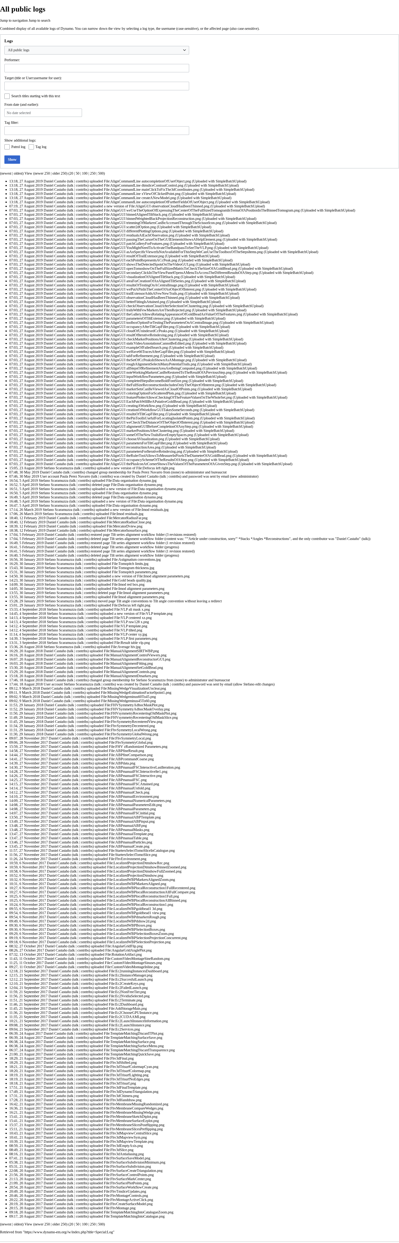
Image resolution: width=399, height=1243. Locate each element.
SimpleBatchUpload (230, 181)
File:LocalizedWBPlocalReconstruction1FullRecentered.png (151, 888)
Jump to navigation (14, 20)
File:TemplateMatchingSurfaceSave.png (133, 1038)
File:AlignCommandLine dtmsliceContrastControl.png (143, 185)
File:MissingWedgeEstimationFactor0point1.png (136, 692)
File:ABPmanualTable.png (128, 838)
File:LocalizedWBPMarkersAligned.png (136, 884)
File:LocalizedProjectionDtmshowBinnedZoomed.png (146, 867)
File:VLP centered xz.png (133, 618)
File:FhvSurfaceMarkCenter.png (127, 1179)
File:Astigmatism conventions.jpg (136, 559)
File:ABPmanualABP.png (128, 826)
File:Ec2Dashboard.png (126, 1004)
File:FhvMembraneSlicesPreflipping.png (133, 1129)
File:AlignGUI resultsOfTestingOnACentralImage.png (144, 285)
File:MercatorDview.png (124, 526)
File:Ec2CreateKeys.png (127, 983)
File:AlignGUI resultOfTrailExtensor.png (134, 256)
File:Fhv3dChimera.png (121, 1096)
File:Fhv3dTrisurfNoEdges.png (127, 1079)
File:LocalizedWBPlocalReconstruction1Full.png (143, 896)
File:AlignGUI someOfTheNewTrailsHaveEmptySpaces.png (148, 435)
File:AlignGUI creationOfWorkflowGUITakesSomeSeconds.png (151, 410)
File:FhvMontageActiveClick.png (128, 1200)
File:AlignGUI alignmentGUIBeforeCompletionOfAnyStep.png (151, 426)
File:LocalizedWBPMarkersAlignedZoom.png (141, 880)
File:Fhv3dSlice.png (118, 1150)
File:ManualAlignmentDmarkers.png (131, 676)
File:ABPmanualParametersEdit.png (135, 805)
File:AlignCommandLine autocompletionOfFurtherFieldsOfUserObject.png (159, 202)
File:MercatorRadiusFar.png (127, 518)
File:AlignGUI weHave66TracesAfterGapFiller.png (141, 352)
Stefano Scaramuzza (151, 680)
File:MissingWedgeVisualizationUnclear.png (133, 688)
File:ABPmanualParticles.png (130, 842)
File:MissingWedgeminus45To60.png (128, 701)
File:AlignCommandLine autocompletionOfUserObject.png (147, 181)
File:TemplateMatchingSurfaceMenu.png (134, 1046)
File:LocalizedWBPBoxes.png (129, 925)
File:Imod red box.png (128, 584)
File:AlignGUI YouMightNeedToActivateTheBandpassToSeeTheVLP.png (158, 248)
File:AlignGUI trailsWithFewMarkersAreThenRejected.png (147, 310)
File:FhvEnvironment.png (127, 859)
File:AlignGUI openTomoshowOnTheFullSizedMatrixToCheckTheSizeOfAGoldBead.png (170, 268)
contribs (82, 181)
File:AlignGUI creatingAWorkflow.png (132, 406)
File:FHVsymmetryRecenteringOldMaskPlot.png (140, 713)
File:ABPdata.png (122, 763)
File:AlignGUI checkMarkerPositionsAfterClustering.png (146, 339)
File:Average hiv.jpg (126, 647)
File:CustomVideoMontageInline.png (132, 967)
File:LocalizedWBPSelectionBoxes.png (136, 929)
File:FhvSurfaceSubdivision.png (127, 1166)
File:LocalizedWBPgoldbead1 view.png (136, 913)
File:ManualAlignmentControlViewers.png (135, 655)
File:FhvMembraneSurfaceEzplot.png (131, 1121)
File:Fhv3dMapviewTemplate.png (129, 1141)
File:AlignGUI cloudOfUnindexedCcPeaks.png (139, 331)
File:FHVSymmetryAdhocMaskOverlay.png (137, 709)
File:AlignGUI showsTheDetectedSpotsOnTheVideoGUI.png (149, 264)
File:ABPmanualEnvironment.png (134, 796)
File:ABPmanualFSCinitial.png (132, 813)
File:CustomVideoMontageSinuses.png (133, 963)
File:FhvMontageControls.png (126, 1196)
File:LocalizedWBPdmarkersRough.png (136, 917)
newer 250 (42, 173)
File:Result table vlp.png (132, 643)
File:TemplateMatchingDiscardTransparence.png (139, 1050)
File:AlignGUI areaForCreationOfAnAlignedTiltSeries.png (147, 281)
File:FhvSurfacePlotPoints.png (126, 1183)
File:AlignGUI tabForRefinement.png (131, 356)
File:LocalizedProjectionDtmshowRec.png (138, 863)
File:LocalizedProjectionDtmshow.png (135, 875)
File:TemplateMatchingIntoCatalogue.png (134, 1216)
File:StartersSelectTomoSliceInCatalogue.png (142, 850)
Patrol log (18, 147)
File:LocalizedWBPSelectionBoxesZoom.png (140, 934)
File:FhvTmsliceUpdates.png (125, 1191)
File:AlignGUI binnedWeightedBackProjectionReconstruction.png (152, 219)
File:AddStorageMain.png (128, 1008)
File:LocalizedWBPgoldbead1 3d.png (134, 909)
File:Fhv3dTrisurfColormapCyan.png (131, 1067)
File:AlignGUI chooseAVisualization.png (134, 439)
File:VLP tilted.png (128, 630)
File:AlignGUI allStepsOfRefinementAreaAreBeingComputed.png (153, 368)
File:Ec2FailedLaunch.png (128, 988)
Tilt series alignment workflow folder (138, 535)
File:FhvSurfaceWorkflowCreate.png (131, 1187)
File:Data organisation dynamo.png (136, 485)
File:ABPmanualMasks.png (129, 830)
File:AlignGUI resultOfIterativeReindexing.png (138, 335)
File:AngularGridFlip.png (124, 946)
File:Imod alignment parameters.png (163, 576)
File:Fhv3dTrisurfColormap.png (127, 1071)
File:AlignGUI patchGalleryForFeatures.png (136, 244)
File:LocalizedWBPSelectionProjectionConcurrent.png (147, 938)
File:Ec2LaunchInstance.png (130, 1025)
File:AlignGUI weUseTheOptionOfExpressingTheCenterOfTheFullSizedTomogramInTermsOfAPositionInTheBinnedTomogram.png (202, 210)
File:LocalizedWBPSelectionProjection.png (139, 942)
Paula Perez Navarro (147, 472)
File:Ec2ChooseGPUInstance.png (133, 1013)
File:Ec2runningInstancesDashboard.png (138, 971)
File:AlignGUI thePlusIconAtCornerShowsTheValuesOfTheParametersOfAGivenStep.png (170, 464)
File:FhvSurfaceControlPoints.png (129, 1175)
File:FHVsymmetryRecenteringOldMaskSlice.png (141, 717)
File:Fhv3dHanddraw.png (123, 1100)
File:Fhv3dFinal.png (119, 1058)
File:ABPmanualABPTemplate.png (135, 817)
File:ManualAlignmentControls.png (130, 672)
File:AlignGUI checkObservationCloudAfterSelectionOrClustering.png (156, 306)
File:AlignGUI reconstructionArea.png (132, 447)
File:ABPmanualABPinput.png (132, 821)
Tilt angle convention (168, 601)
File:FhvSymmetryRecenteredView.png (133, 722)
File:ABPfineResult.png (126, 751)
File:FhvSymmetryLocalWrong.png (131, 730)
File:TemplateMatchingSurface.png (129, 1042)
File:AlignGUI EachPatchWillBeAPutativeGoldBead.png (146, 401)
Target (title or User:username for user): (33, 78)
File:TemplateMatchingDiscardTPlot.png (133, 1033)
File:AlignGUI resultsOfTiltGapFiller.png (134, 414)
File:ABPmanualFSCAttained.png (134, 784)
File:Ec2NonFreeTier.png (127, 992)
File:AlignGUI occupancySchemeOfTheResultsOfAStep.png (148, 460)
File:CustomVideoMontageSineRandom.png (137, 959)
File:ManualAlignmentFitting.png (128, 663)
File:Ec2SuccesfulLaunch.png (131, 979)
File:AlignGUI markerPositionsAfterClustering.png (141, 431)
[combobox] (96, 50)
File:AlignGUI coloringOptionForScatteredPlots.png (142, 393)
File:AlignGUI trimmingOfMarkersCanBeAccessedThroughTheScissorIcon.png (162, 223)
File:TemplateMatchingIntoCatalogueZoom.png (138, 1212)
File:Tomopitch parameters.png (134, 572)
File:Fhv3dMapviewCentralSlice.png (131, 1133)
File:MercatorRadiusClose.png (129, 522)
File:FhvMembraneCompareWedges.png (133, 1108)
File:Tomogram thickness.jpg (133, 568)
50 (77, 173)
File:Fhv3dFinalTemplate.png (125, 1087)
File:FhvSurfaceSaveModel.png (127, 1158)
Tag (7, 122)
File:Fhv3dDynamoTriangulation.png (131, 1092)
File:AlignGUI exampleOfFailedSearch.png (136, 347)
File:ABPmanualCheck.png (129, 792)
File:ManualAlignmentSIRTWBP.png (131, 651)
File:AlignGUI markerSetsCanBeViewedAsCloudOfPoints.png (150, 389)
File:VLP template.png (155, 613)
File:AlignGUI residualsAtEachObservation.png (139, 235)
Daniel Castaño (348, 539)
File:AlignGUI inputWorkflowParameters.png (137, 377)
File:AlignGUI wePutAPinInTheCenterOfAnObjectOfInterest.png (152, 289)
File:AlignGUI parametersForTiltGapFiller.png (138, 443)
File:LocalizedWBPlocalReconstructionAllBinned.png (147, 900)
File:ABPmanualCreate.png (129, 846)
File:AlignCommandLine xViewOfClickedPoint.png (142, 194)
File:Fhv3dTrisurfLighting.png (126, 1075)
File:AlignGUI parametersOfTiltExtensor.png (137, 318)
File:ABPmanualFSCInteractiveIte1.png (138, 771)
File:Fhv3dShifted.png (120, 1062)
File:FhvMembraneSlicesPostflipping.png (134, 1125)
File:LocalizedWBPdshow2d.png (131, 921)
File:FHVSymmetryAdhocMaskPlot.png (134, 705)
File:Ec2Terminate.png (125, 1000)
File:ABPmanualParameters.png (132, 809)
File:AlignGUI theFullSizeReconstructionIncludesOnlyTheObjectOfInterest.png (162, 385)
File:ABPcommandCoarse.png (131, 759)
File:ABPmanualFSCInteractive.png (135, 776)
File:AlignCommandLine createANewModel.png (140, 198)
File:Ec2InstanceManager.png (130, 975)
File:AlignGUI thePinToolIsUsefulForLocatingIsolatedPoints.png (151, 418)
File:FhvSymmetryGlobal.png (131, 742)
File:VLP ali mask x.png (132, 609)
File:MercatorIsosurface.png (127, 530)
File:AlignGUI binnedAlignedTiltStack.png (135, 214)
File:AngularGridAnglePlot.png (128, 950)
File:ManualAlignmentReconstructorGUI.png (137, 659)
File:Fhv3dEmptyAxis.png (123, 1146)
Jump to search (39, 20)
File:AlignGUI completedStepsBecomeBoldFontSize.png (146, 381)
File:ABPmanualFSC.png (128, 780)
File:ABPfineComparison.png (131, 755)
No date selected (19, 113)
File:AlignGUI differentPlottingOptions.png (136, 231)
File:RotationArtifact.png (123, 954)
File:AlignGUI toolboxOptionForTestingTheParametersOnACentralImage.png (161, 322)
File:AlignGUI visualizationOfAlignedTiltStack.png (142, 277)
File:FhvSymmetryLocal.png (130, 738)
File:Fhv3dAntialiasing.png (124, 1154)
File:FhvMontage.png (120, 1208)
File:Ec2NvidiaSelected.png (129, 996)
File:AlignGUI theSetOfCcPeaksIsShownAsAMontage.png (147, 360)
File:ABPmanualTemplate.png (131, 834)
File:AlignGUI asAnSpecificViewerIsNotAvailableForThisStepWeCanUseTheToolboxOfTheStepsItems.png (183, 252)
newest (6, 173)
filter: (11, 122)
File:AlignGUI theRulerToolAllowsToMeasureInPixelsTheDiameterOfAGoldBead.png (168, 456)
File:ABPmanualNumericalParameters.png (140, 801)
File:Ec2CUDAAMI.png (127, 1017)
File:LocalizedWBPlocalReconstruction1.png (140, 904)
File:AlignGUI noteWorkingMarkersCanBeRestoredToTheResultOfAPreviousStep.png (168, 372)
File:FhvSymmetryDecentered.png (130, 726)
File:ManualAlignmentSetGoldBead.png (133, 668)
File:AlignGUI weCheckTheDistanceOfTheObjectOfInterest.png (151, 422)
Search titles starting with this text (35, 96)
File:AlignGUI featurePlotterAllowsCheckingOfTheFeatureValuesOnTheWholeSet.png (168, 397)
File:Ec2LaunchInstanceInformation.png (138, 1021)
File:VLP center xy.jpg (130, 634)
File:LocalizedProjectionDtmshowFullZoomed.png (144, 871)
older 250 (59, 173)
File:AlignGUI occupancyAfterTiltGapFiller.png (139, 327)
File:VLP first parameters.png (135, 638)
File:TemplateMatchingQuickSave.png (132, 1054)
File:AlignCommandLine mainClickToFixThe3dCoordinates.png (151, 189)
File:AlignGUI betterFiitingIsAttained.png (134, 302)
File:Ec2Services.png (124, 1029)
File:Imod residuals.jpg (152, 510)
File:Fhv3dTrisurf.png (120, 1083)
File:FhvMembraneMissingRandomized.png (136, 1104)
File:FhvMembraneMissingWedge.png (132, 1112)
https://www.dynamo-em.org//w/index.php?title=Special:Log (68, 1232)
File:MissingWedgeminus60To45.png (128, 697)
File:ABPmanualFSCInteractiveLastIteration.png (144, 767)
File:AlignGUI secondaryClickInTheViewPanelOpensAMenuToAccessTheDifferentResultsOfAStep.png (181, 273)
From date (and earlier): (21, 104)
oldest (18, 173)
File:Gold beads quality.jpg (131, 580)
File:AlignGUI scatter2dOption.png (130, 227)
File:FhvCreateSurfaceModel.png (128, 1204)
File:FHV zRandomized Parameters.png (138, 747)
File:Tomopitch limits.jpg (130, 564)
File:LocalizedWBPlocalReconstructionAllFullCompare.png (151, 892)
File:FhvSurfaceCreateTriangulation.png (133, 1171)
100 (85, 173)
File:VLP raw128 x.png (131, 622)
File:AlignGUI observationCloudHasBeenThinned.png (169, 206)
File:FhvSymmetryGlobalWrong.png (131, 734)
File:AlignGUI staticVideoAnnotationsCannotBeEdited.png (147, 343)
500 (101, 173)
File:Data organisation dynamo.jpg (131, 480)
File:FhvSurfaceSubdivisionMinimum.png (134, 1162)
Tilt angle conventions (132, 601)
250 (93, 173)
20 (71, 173)
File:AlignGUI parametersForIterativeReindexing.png (143, 451)
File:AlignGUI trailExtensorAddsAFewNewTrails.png (144, 293)
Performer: (12, 60)
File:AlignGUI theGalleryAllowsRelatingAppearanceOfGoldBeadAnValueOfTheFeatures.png (173, 314)
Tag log (40, 147)
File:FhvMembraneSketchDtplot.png (130, 1117)
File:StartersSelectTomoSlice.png (133, 855)
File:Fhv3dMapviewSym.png (125, 1137)
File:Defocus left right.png (155, 468)
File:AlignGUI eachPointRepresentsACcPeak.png (140, 260)
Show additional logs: (20, 140)
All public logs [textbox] (18, 50)
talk (70, 181)
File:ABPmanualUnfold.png (129, 788)
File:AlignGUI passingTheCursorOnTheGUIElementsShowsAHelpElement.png (163, 239)
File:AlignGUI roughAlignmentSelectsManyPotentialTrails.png (150, 364)
